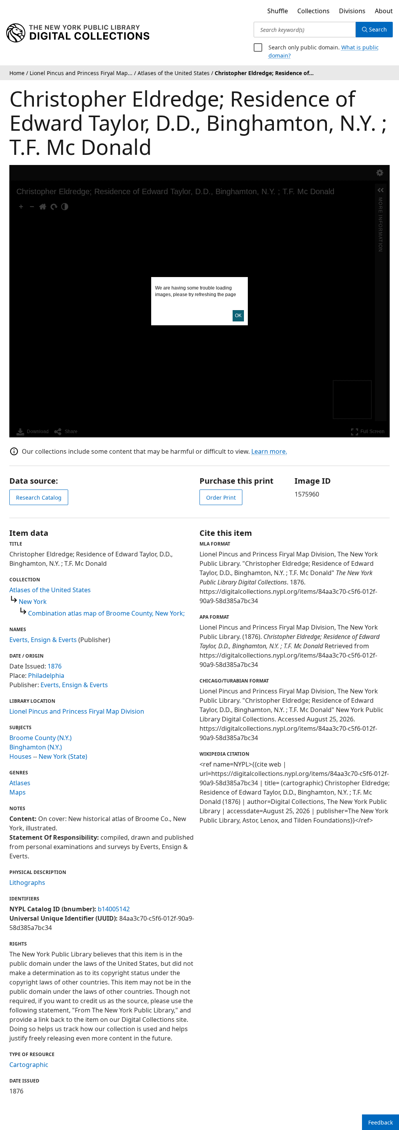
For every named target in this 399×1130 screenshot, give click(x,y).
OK (238, 315)
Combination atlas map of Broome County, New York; (106, 613)
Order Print (221, 497)
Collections (313, 11)
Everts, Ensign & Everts (43, 639)
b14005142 (114, 909)
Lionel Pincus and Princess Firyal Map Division (76, 711)
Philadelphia (46, 675)
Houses (20, 756)
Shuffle (277, 11)
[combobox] (305, 29)
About (384, 11)
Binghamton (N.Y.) (35, 747)
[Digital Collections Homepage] (77, 33)
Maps (17, 792)
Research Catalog (39, 497)
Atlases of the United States (50, 590)
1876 (55, 666)
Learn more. (269, 451)
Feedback (380, 1122)
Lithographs (27, 882)
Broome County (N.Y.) (40, 737)
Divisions (352, 11)
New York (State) (63, 756)
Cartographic (28, 1064)
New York (33, 601)
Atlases (19, 783)
